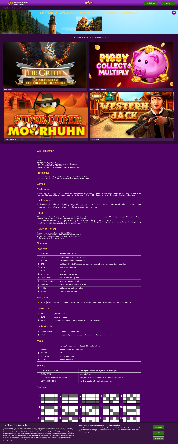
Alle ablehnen (158, 433)
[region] (89, 433)
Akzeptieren (158, 427)
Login (168, 3)
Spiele (14, 8)
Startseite (5, 8)
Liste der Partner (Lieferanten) (87, 433)
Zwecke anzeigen (158, 438)
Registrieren (151, 3)
